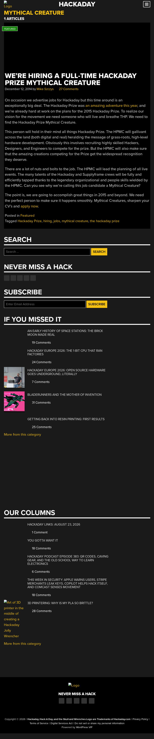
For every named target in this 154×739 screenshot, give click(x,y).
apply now (29, 206)
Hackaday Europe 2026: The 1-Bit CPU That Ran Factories (64, 352)
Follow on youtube (20, 278)
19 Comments (41, 343)
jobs (57, 221)
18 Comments (41, 548)
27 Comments (68, 89)
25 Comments (41, 427)
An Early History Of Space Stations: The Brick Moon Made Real (65, 333)
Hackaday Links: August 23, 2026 (53, 524)
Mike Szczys (45, 89)
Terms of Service (39, 723)
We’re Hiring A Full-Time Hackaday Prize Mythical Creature (71, 79)
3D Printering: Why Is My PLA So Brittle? (60, 603)
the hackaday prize (104, 221)
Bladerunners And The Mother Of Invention (64, 395)
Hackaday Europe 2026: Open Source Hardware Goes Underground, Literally (66, 372)
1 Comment (39, 532)
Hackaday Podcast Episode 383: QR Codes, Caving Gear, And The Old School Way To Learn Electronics (67, 560)
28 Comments (41, 611)
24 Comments (41, 362)
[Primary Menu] (146, 4)
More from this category (22, 434)
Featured (27, 215)
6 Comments (40, 572)
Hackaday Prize (30, 221)
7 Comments (40, 382)
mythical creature (75, 221)
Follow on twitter (13, 278)
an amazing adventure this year (111, 105)
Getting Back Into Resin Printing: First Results (66, 419)
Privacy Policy (140, 719)
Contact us (33, 278)
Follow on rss (26, 278)
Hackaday (77, 4)
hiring (47, 221)
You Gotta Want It (42, 540)
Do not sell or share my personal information (99, 723)
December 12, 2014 (18, 89)
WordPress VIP (84, 727)
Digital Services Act (61, 723)
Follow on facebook (7, 278)
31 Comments (41, 403)
